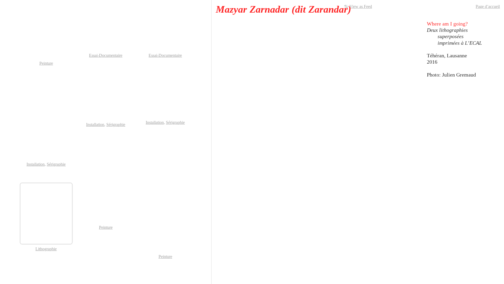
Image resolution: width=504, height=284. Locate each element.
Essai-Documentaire (105, 55)
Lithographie (46, 249)
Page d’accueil (488, 6)
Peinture (46, 63)
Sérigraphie (56, 164)
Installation (36, 164)
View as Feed (360, 6)
